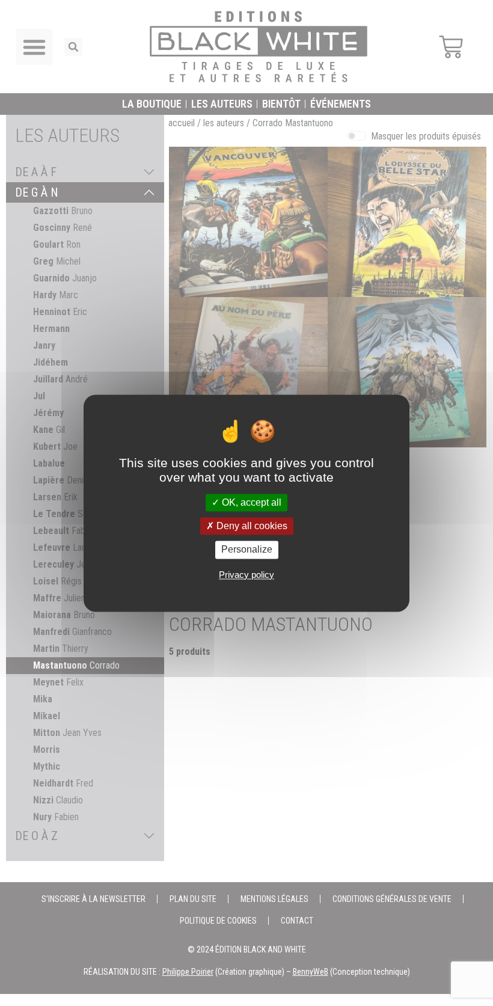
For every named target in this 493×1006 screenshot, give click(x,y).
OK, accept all (250, 502)
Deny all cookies (250, 526)
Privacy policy (246, 574)
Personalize (246, 550)
